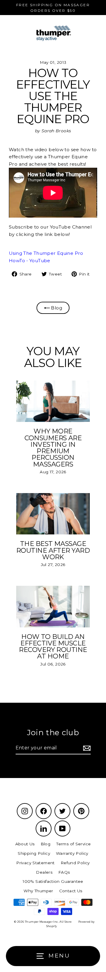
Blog (56, 308)
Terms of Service (73, 843)
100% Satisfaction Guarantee (53, 881)
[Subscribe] (86, 748)
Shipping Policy (34, 853)
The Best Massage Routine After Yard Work (53, 550)
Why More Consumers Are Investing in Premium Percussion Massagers (53, 447)
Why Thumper (38, 890)
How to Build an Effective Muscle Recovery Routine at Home (53, 646)
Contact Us (70, 890)
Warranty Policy (72, 853)
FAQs (64, 872)
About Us (25, 843)
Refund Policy (75, 862)
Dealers (44, 872)
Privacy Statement (35, 862)
